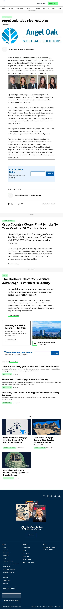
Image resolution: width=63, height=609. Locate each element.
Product (6, 552)
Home (4, 547)
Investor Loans (8, 478)
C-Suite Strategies (8, 220)
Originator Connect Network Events (50, 548)
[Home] (4, 3)
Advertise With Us (36, 606)
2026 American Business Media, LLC (11, 606)
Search (59, 3)
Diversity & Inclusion (9, 586)
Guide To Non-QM (28, 562)
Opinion (5, 275)
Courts (5, 583)
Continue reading (13, 264)
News (4, 544)
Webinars (37, 8)
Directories (20, 8)
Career (5, 575)
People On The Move (9, 588)
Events (11, 8)
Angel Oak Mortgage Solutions (39, 60)
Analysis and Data (39, 447)
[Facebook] (9, 204)
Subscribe (52, 3)
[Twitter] (19, 204)
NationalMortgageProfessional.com (22, 49)
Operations (6, 580)
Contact (50, 606)
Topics (28, 8)
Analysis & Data (8, 561)
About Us (44, 606)
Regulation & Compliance (10, 563)
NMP (60, 8)
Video (53, 8)
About (45, 544)
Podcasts (46, 8)
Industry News (7, 17)
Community (6, 566)
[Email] (22, 204)
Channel (6, 555)
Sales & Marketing (9, 572)
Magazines (26, 547)
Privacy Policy (57, 606)
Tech (4, 558)
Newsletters (41, 3)
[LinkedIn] (12, 204)
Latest (4, 8)
